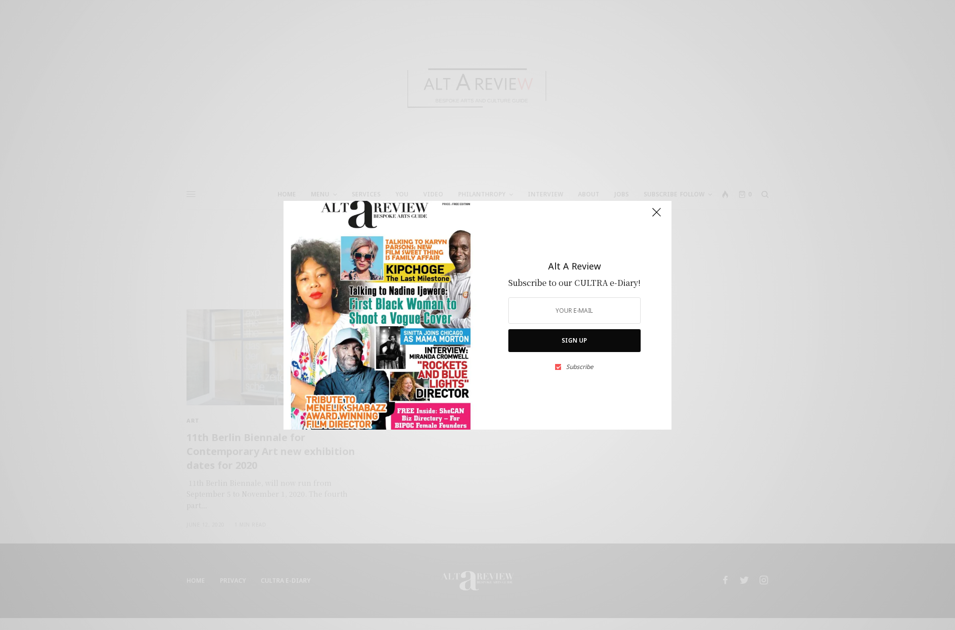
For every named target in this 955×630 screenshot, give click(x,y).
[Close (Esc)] (657, 217)
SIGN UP (574, 340)
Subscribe (579, 367)
